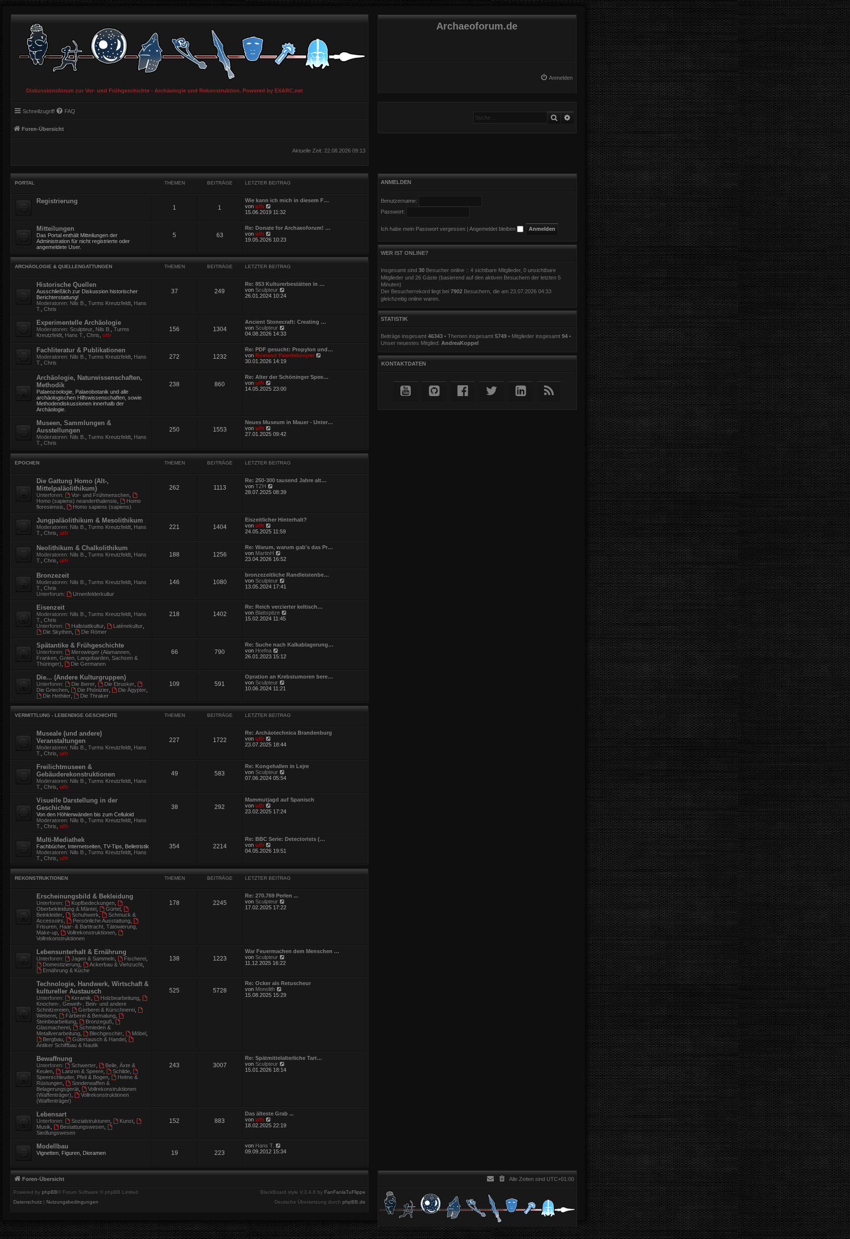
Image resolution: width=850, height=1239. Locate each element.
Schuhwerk (85, 915)
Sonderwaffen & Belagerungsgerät (73, 1086)
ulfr (259, 206)
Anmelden (396, 182)
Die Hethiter (57, 696)
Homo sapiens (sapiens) (102, 507)
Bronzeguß (99, 1021)
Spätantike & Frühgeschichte (80, 645)
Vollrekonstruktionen (91, 932)
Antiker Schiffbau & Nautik (67, 1045)
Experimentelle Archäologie (78, 322)
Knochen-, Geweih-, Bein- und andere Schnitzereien (81, 1007)
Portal (24, 183)
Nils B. (77, 303)
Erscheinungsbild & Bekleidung (84, 896)
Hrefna (263, 650)
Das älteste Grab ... (269, 1113)
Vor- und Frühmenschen (100, 495)
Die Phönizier (93, 690)
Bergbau (53, 1039)
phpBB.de (353, 1202)
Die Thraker (94, 696)
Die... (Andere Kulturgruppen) (81, 677)
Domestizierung (61, 964)
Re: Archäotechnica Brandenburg (288, 733)
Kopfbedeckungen (93, 903)
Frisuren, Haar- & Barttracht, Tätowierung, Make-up (86, 929)
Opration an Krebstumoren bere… (289, 677)
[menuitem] (556, 78)
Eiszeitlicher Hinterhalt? (276, 520)
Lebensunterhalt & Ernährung (81, 952)
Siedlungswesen (55, 1133)
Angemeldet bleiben (493, 229)
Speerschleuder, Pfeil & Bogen (72, 1077)
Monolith (265, 989)
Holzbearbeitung (119, 998)
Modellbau (52, 1146)
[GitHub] (434, 391)
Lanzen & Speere (82, 1071)
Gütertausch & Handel (98, 1039)
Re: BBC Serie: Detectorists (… (285, 839)
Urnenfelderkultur (93, 594)
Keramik (81, 998)
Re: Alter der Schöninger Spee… (287, 377)
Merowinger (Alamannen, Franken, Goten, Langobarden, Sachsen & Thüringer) (87, 658)
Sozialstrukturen (90, 1121)
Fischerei (135, 958)
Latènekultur (128, 626)
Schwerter (83, 1065)
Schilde (121, 1071)
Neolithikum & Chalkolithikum (82, 548)
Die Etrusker (119, 684)
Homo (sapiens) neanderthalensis (76, 501)
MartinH (264, 553)
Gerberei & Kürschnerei (106, 1010)
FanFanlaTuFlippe (344, 1192)
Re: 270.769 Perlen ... (271, 895)
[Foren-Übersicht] (189, 49)
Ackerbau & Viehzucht (116, 964)
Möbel (139, 1033)
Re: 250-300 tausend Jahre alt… (286, 480)
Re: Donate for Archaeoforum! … (288, 228)
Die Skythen (57, 632)
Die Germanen (88, 664)
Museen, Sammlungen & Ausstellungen (73, 426)
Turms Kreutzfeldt (109, 303)
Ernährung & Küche (66, 970)
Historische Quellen (66, 284)
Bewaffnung (54, 1058)
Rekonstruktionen (41, 878)
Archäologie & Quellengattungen (63, 266)
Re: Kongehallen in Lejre (277, 766)
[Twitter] (491, 391)
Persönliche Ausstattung (101, 921)
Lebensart (51, 1114)
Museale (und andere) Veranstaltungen (69, 737)
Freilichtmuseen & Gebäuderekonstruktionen (75, 770)
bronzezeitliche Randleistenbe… (287, 575)
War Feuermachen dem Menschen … (292, 951)
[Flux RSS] (549, 391)
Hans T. (74, 335)
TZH (260, 486)
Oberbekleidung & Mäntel (66, 909)
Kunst (126, 1121)
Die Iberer (83, 684)
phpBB (50, 1192)
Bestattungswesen (82, 1127)
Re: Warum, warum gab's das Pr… (289, 547)
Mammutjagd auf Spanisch (279, 800)
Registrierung (57, 201)
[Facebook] (462, 391)
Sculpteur (266, 290)
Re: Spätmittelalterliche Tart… (283, 1058)
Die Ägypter (132, 690)
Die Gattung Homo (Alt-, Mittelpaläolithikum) (72, 484)
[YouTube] (405, 391)
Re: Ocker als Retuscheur (278, 983)
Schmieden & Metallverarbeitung (73, 1030)
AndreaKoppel (460, 343)
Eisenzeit (50, 607)
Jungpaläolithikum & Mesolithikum (89, 520)
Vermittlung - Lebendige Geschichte (66, 715)
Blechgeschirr (106, 1033)
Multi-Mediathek (60, 839)
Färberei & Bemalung (90, 1016)
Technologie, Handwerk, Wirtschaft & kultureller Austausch (92, 987)
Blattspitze (267, 613)
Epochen (27, 462)
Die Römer (94, 632)
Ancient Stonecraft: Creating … (285, 322)
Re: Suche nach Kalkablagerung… (289, 645)
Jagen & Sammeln (93, 958)
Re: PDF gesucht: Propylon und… (289, 349)
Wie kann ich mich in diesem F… (287, 200)
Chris (50, 309)
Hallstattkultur (87, 626)
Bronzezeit (52, 575)
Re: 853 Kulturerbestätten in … (285, 284)
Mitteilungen (55, 228)
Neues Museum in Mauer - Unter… (289, 422)
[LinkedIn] (521, 391)
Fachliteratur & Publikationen (80, 350)
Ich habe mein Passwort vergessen (423, 229)
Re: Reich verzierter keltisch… (284, 607)
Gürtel (113, 909)
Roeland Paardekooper (284, 355)
